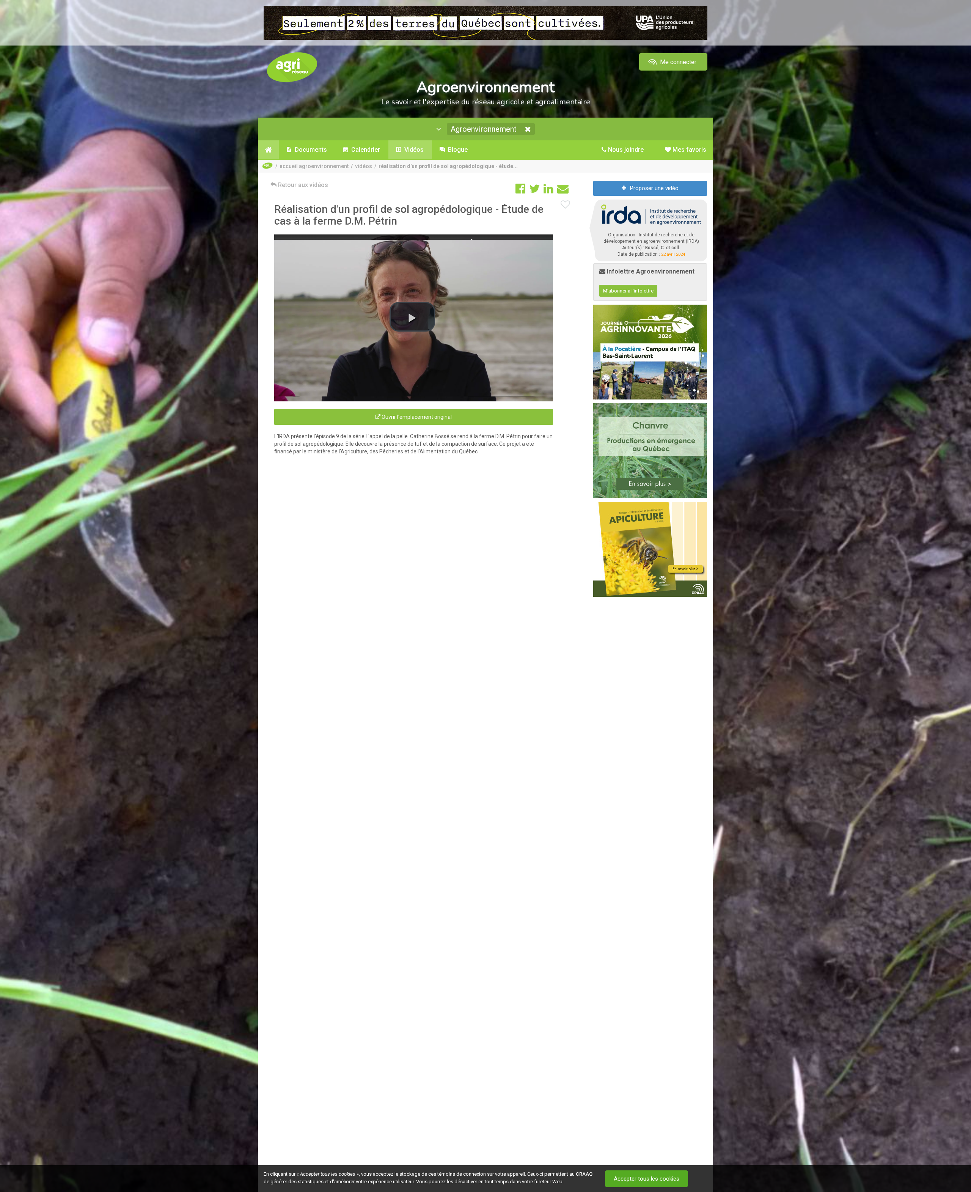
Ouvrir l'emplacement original (416, 417)
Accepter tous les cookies (646, 1178)
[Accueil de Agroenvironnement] (268, 149)
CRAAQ (584, 1174)
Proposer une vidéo (654, 188)
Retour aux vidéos (302, 185)
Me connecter (677, 62)
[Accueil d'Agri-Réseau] (292, 67)
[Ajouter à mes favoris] (565, 205)
